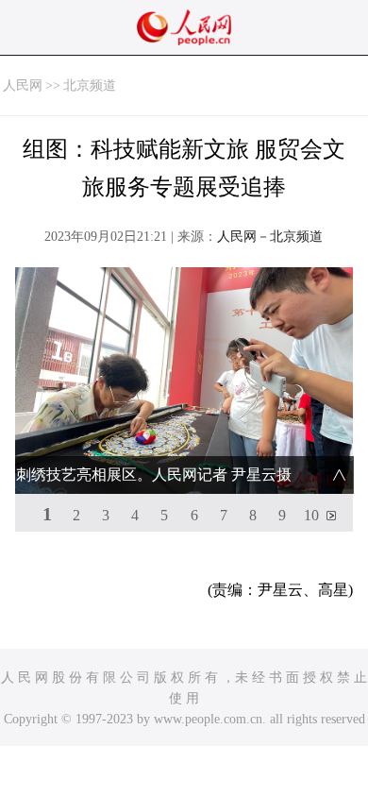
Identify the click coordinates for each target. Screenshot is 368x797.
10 (311, 515)
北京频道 (89, 85)
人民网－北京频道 (270, 236)
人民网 (22, 85)
